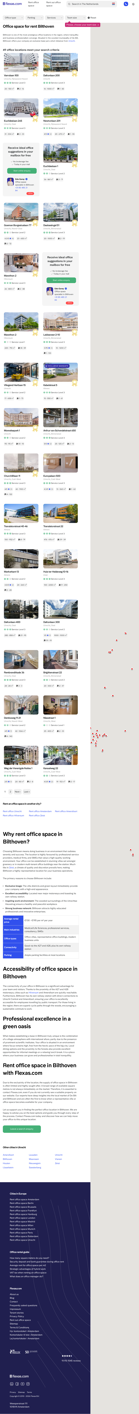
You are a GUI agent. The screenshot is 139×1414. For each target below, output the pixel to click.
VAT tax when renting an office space (28, 1272)
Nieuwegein (35, 1163)
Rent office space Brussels (23, 1207)
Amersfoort (8, 1155)
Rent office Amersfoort (66, 811)
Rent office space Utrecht (22, 1240)
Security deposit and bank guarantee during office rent (37, 1261)
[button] (94, 736)
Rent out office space (20, 1320)
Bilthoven (7, 1159)
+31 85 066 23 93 (126, 4)
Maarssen (34, 1159)
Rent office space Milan (21, 1225)
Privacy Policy (17, 1316)
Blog (12, 1298)
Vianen (58, 1159)
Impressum (15, 1309)
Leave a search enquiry (21, 1129)
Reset (93, 17)
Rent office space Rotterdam (24, 1236)
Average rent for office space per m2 (28, 1265)
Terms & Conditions (19, 1327)
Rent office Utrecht (12, 811)
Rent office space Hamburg (23, 1214)
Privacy (13, 1392)
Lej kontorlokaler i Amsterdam (24, 1338)
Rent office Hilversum (13, 815)
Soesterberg (35, 1167)
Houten (6, 1163)
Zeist (11, 867)
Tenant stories (17, 1312)
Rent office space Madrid (22, 1221)
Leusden (33, 1155)
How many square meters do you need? (29, 1258)
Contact (14, 1301)
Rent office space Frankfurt (23, 1210)
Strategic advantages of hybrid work (28, 1269)
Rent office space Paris (21, 1232)
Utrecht (71, 41)
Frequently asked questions (23, 1305)
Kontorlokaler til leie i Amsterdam (26, 1335)
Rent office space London (22, 1218)
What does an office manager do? (26, 1276)
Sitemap (21, 1392)
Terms (29, 1392)
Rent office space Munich (22, 1229)
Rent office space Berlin (22, 1203)
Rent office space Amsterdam (24, 1199)
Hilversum (34, 992)
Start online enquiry (21, 171)
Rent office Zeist (37, 815)
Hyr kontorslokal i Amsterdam (24, 1331)
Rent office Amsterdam (40, 811)
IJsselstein (8, 1167)
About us (14, 1294)
